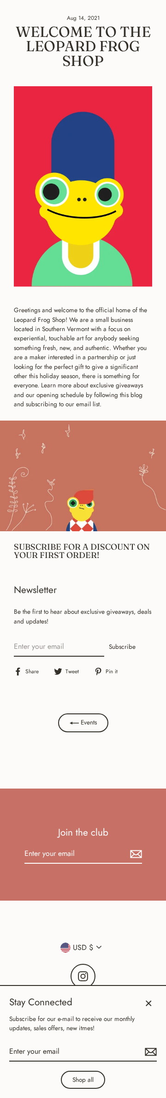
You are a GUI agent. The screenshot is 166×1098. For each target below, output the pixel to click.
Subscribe (122, 646)
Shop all (83, 1079)
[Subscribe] (134, 854)
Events (88, 722)
